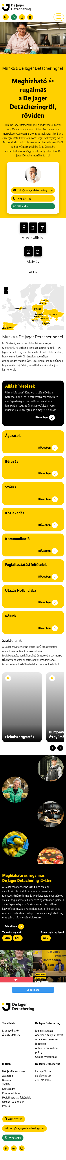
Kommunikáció (11, 1093)
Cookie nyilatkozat (46, 1056)
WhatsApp (23, 206)
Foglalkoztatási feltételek (16, 1097)
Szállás (6, 1084)
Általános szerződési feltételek (46, 1041)
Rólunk (6, 1106)
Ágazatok (7, 1075)
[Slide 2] (35, 48)
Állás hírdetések (11, 1035)
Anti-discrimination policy (46, 1050)
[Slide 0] (28, 48)
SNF (17, 938)
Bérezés (6, 1080)
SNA (7, 938)
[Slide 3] (38, 48)
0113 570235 (15, 1119)
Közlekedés (8, 1089)
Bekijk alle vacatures (13, 1071)
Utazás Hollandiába (13, 1102)
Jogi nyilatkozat (44, 1030)
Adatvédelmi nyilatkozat (49, 1035)
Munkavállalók (10, 1030)
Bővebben (41, 417)
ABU (45, 938)
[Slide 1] (31, 48)
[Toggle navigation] (59, 17)
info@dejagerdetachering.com (26, 1128)
